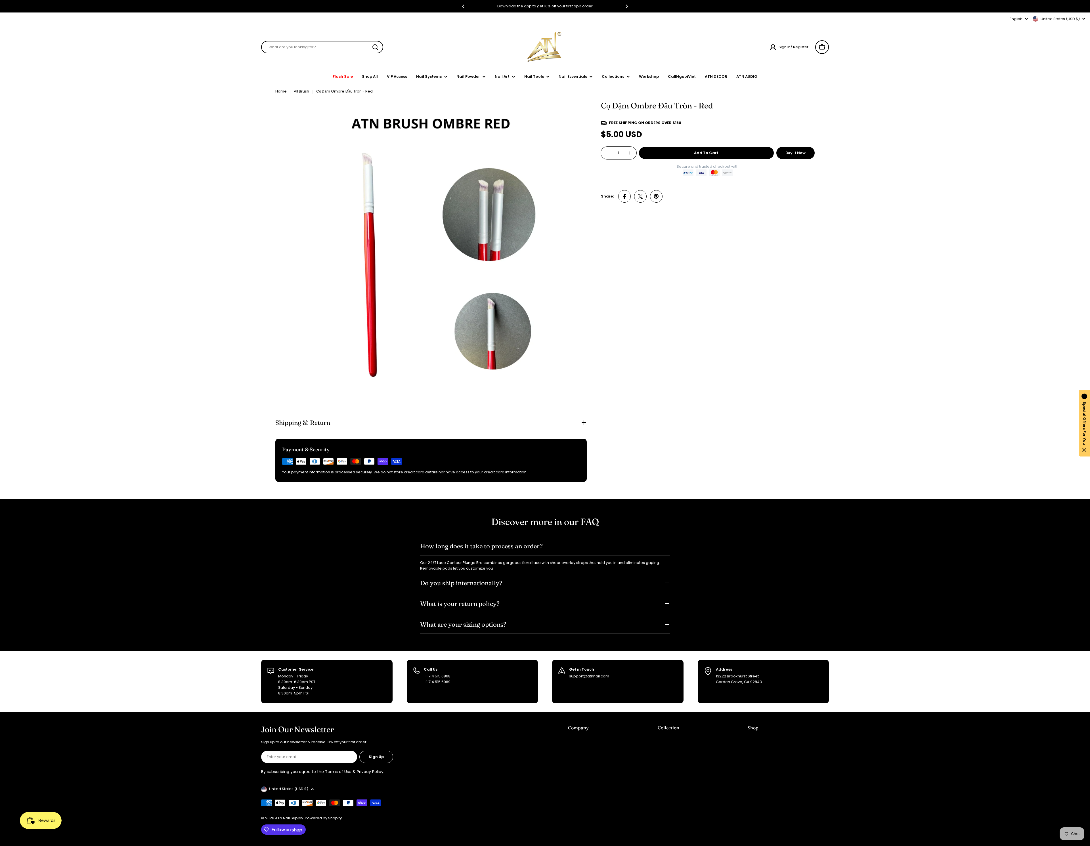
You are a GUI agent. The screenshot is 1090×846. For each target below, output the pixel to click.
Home (281, 91)
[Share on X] (640, 196)
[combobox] (322, 47)
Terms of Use (338, 771)
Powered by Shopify (323, 818)
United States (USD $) (1060, 19)
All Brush (301, 91)
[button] (463, 6)
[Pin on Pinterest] (656, 196)
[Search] (375, 47)
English (1016, 19)
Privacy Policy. (370, 771)
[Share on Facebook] (624, 196)
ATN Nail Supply (289, 818)
